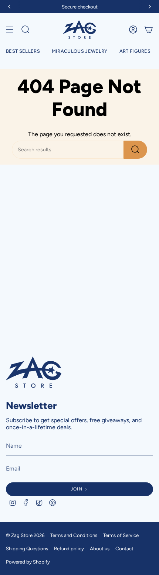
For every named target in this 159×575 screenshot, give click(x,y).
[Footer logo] (33, 372)
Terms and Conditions (73, 535)
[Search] (135, 150)
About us (99, 548)
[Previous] (9, 6)
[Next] (149, 6)
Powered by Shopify (28, 562)
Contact (124, 548)
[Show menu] (9, 29)
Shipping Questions (27, 548)
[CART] (148, 29)
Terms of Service (121, 535)
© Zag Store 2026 (25, 535)
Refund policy (69, 548)
